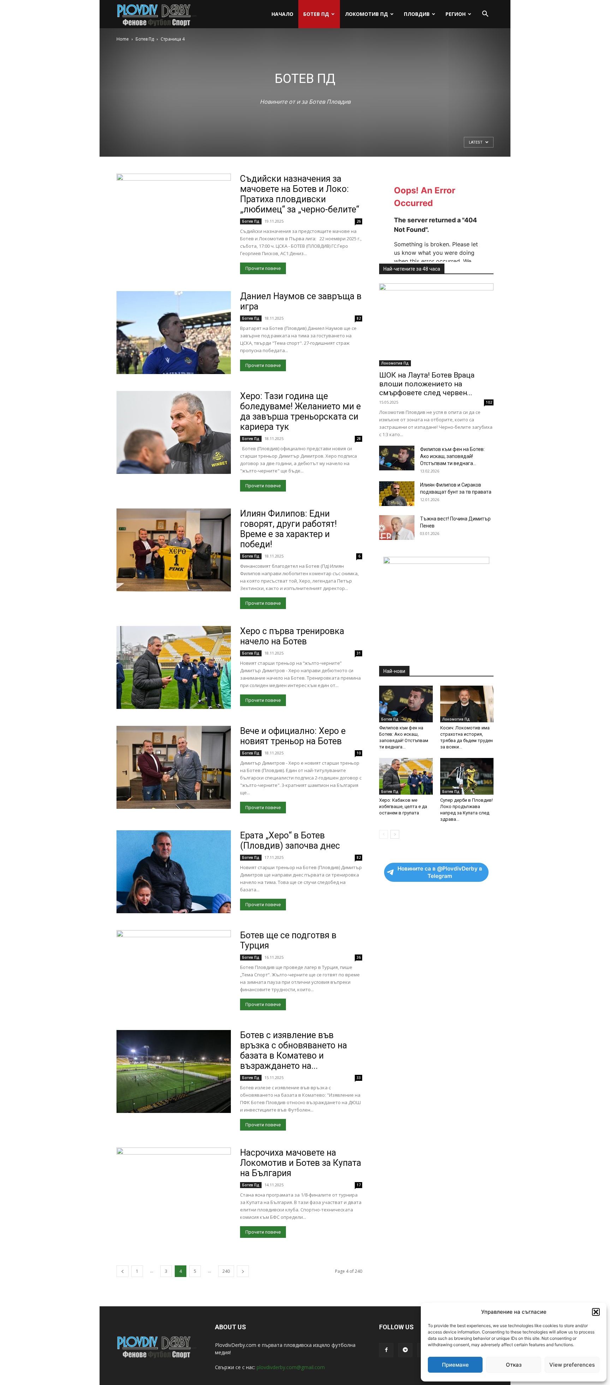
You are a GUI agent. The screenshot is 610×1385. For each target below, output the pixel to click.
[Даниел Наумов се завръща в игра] (173, 332)
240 (226, 1271)
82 (359, 318)
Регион (455, 14)
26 (359, 221)
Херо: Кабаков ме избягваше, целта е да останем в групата (403, 806)
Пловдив (417, 14)
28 (359, 438)
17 (359, 1184)
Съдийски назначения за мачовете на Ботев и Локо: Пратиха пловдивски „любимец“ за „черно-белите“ (299, 194)
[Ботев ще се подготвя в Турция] (173, 971)
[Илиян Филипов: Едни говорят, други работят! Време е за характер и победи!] (173, 549)
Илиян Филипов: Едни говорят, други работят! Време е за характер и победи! (288, 528)
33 (359, 1077)
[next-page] (243, 1271)
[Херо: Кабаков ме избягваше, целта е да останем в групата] (406, 776)
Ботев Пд (316, 14)
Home (122, 39)
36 (359, 957)
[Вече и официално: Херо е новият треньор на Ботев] (173, 767)
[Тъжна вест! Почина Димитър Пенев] (396, 527)
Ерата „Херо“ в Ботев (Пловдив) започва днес (290, 840)
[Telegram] (405, 1350)
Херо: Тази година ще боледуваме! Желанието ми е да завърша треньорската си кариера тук (300, 411)
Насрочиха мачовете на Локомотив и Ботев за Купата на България (300, 1163)
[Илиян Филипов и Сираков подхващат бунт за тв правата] (396, 493)
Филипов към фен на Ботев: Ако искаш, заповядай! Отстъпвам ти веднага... (452, 456)
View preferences (572, 1364)
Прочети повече (263, 268)
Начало (282, 14)
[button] (595, 1311)
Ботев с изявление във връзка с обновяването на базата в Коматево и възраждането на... (293, 1050)
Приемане (455, 1364)
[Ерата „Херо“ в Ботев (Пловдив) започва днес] (173, 871)
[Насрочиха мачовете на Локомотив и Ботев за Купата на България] (173, 1189)
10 (359, 753)
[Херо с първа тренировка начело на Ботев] (173, 667)
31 (359, 653)
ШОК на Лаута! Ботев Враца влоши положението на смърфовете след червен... (426, 384)
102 (489, 402)
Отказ (514, 1364)
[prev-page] (122, 1271)
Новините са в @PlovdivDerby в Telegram (439, 872)
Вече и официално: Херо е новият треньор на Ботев (293, 736)
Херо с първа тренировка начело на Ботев (292, 636)
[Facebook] (386, 1350)
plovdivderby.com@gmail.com (291, 1367)
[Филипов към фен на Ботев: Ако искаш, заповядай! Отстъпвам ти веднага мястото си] (396, 458)
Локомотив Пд (366, 14)
